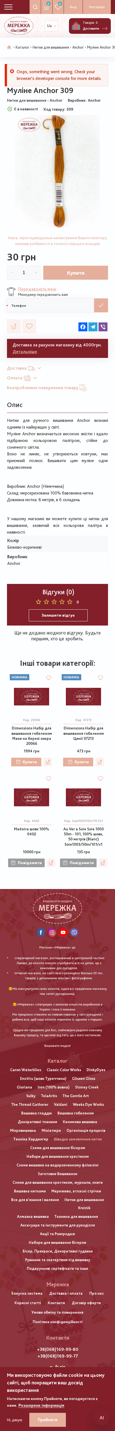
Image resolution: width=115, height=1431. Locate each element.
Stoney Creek (87, 1087)
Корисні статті (28, 1303)
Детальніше (25, 351)
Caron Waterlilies (25, 1070)
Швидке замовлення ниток (78, 1139)
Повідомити (30, 862)
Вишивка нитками (30, 1191)
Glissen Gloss (83, 1078)
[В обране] (29, 326)
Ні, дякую (14, 1420)
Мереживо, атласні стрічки (76, 1191)
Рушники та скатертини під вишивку (57, 1260)
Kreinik (84, 1208)
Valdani (60, 1104)
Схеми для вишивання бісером (57, 1147)
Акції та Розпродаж (57, 1234)
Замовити (101, 305)
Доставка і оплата (66, 1293)
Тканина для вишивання (76, 1216)
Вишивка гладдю (36, 1113)
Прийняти (48, 1419)
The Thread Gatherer (29, 1104)
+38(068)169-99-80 (57, 1349)
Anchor (78, 47)
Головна (9, 47)
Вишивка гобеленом (76, 1113)
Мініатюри (51, 1130)
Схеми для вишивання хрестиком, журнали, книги (58, 1182)
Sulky (30, 1096)
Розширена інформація (41, 1405)
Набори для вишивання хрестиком (58, 1156)
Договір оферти (86, 1303)
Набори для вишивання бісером (57, 1242)
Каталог (22, 47)
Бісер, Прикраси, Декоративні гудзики (58, 1251)
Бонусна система (26, 1293)
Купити (76, 273)
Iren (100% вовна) (54, 1087)
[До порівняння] (14, 326)
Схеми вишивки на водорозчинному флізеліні (57, 1165)
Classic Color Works (64, 1070)
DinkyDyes (96, 1070)
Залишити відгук (58, 615)
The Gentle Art (76, 1096)
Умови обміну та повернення (57, 1312)
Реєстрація (97, 7)
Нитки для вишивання (51, 47)
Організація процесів (85, 1130)
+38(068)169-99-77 (57, 1356)
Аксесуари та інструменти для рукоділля (57, 1225)
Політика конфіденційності (58, 1322)
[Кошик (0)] (76, 26)
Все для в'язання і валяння (35, 1199)
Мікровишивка (23, 1130)
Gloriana (24, 1087)
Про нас (96, 1293)
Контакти (56, 1303)
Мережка (57, 1284)
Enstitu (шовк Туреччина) (43, 1078)
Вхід (73, 7)
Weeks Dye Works (88, 1104)
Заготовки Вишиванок (57, 1173)
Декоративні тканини (37, 1121)
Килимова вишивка (80, 1121)
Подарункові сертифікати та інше (57, 1268)
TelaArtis (49, 1096)
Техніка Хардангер (30, 1139)
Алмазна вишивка (33, 1216)
